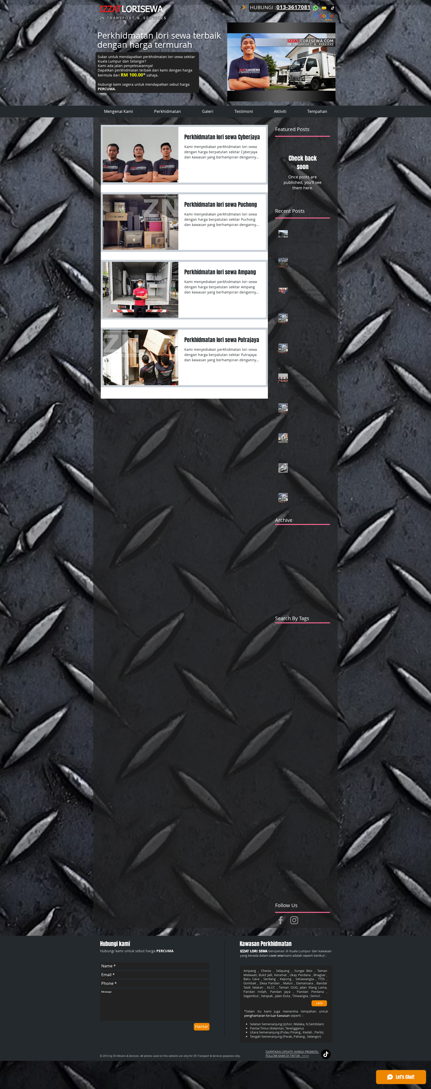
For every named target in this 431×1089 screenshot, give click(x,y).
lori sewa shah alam (292, 813)
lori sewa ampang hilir (294, 687)
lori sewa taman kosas (293, 829)
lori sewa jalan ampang (294, 727)
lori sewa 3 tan (287, 671)
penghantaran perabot (311, 860)
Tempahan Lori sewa (292, 632)
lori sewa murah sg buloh (296, 766)
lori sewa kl (314, 734)
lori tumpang (310, 852)
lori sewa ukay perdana (294, 845)
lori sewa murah (288, 750)
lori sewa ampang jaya (294, 695)
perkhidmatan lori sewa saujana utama (302, 876)
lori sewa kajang (288, 734)
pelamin (282, 860)
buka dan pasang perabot (296, 648)
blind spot (321, 632)
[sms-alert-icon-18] (324, 8)
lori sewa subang (289, 821)
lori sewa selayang (290, 790)
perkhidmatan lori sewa (295, 868)
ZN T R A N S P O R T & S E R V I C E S (133, 18)
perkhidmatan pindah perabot (300, 884)
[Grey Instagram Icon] (294, 920)
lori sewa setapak (289, 797)
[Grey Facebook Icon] (280, 920)
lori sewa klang (287, 742)
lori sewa (282, 663)
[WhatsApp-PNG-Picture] (315, 8)
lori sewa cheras (288, 703)
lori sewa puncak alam (294, 782)
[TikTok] (332, 8)
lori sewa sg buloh (290, 805)
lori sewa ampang (290, 679)
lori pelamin (303, 656)
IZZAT (111, 9)
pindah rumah (287, 892)
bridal (280, 640)
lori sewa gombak (289, 719)
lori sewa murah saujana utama (301, 758)
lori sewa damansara (292, 711)
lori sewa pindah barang (295, 774)
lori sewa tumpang (290, 837)
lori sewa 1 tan (305, 663)
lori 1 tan (282, 656)
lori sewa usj (285, 852)
